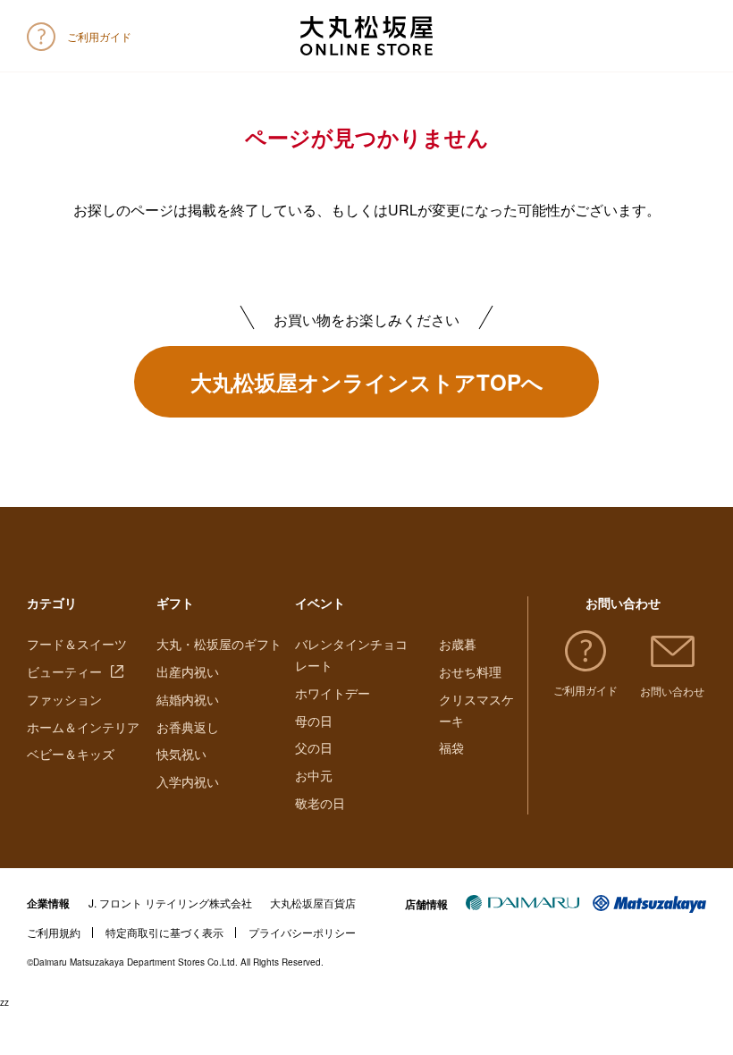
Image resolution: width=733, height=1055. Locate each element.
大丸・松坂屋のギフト (219, 644)
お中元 (314, 775)
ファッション (64, 699)
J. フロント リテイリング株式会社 (170, 902)
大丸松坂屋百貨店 (313, 902)
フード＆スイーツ (77, 644)
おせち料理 (470, 671)
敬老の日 (320, 803)
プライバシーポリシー (302, 932)
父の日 (314, 747)
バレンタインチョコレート (351, 654)
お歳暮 (457, 644)
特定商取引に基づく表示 (164, 932)
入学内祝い (187, 781)
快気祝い (181, 754)
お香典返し (187, 727)
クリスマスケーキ (476, 710)
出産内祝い (187, 671)
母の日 (314, 721)
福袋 (451, 747)
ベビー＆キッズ (70, 754)
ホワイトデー (332, 693)
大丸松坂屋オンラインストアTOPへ (366, 382)
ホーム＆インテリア (83, 727)
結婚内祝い (187, 699)
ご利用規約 (53, 932)
